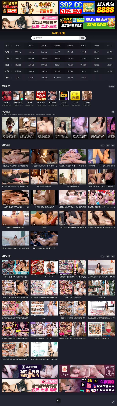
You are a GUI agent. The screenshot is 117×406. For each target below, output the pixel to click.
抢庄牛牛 (110, 46)
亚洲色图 (31, 65)
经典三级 (83, 58)
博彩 (7, 45)
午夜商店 (31, 78)
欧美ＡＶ (44, 52)
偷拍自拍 (31, 58)
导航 (7, 77)
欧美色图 (44, 65)
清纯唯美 (83, 65)
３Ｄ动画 (57, 52)
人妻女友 (44, 71)
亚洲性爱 (18, 58)
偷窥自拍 (18, 65)
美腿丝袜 (70, 65)
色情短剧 (83, 78)
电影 (7, 58)
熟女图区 (97, 65)
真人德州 (31, 46)
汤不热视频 (57, 78)
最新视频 (6, 145)
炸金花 (83, 46)
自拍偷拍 (31, 52)
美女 (102, 145)
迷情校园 (70, 71)
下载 (113, 112)
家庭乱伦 (31, 71)
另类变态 (110, 58)
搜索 (82, 38)
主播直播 (97, 52)
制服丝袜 (70, 58)
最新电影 (6, 256)
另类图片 (110, 65)
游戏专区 (57, 46)
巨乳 (107, 145)
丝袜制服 (83, 52)
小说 (7, 71)
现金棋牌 (97, 46)
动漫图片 (57, 65)
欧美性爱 (57, 58)
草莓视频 (44, 78)
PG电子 (18, 46)
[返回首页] (113, 402)
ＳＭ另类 (110, 52)
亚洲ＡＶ (18, 52)
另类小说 (83, 71)
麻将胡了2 (70, 46)
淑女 (107, 256)
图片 (7, 65)
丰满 (102, 256)
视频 (7, 52)
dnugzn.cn (58, 33)
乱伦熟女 (97, 58)
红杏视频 (70, 78)
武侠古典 (57, 71)
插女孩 (18, 78)
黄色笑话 (97, 71)
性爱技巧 (110, 71)
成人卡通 (44, 58)
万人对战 (44, 46)
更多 (113, 145)
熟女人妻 (70, 52)
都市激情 (18, 71)
